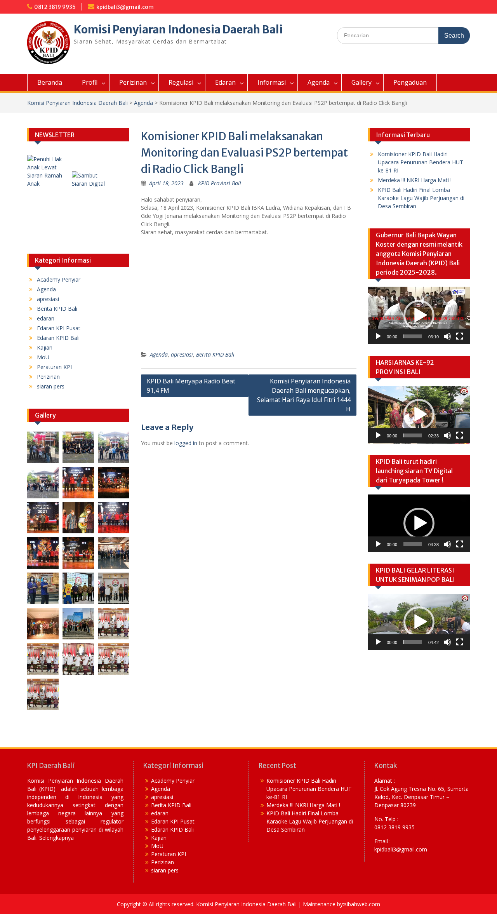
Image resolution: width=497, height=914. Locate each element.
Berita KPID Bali (215, 354)
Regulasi (181, 82)
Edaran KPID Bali (58, 337)
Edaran (225, 82)
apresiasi (182, 354)
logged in (185, 443)
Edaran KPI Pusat (58, 328)
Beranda (49, 82)
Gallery (361, 82)
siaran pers (50, 386)
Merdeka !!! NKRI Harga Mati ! (415, 180)
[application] (419, 315)
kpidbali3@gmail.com (125, 6)
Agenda (319, 82)
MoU (43, 357)
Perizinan (133, 82)
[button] (418, 315)
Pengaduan (410, 82)
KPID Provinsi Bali (219, 183)
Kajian (44, 347)
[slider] (412, 336)
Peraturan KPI (54, 367)
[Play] (378, 336)
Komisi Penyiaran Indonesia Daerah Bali (178, 30)
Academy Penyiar (58, 279)
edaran (45, 318)
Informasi (271, 82)
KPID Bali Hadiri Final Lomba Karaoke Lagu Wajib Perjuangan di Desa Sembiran (421, 198)
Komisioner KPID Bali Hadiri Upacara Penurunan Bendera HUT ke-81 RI (420, 162)
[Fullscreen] (460, 336)
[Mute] (447, 336)
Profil (89, 82)
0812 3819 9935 (55, 6)
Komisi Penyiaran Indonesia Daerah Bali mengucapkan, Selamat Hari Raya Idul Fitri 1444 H (304, 395)
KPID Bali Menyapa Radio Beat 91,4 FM (191, 386)
